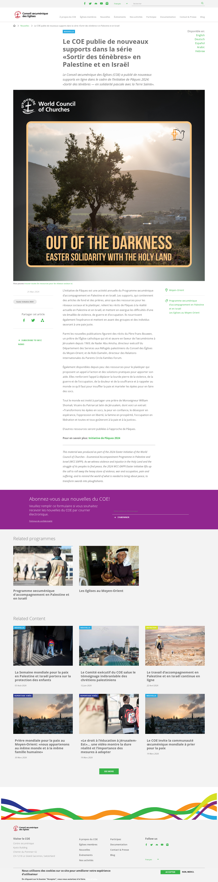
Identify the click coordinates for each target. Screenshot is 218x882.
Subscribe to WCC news (30, 342)
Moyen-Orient (176, 290)
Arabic (201, 47)
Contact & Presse (188, 16)
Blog (202, 16)
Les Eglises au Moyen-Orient (184, 312)
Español (200, 43)
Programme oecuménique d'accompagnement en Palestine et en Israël (186, 304)
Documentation (168, 16)
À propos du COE (68, 16)
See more (109, 771)
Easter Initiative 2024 (25, 302)
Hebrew (200, 51)
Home (14, 26)
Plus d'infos (91, 879)
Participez (151, 16)
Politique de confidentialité (40, 521)
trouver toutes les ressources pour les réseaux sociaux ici (48, 283)
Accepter (170, 872)
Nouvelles (105, 16)
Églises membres (88, 16)
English (200, 35)
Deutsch (200, 39)
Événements (120, 16)
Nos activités (136, 16)
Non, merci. (188, 872)
